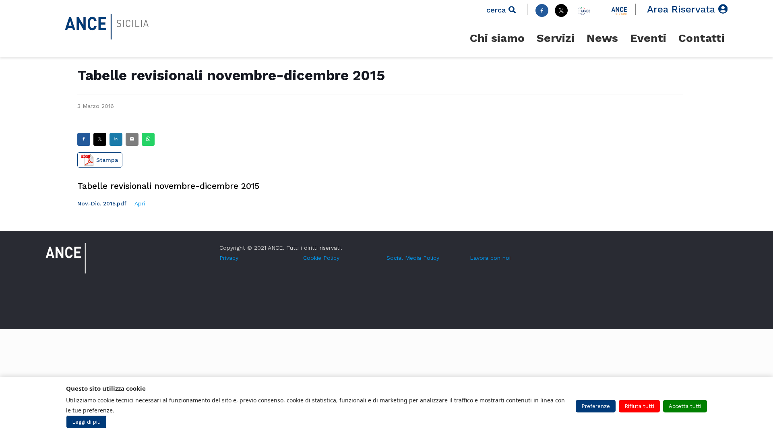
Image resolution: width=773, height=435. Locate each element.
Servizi (556, 38)
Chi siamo (497, 38)
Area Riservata (682, 9)
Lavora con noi (490, 258)
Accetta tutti (685, 406)
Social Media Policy (412, 258)
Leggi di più (86, 422)
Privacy (228, 258)
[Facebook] (541, 10)
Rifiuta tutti (639, 406)
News (602, 38)
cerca (497, 10)
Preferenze (595, 406)
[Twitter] (561, 10)
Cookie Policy (321, 258)
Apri (139, 203)
